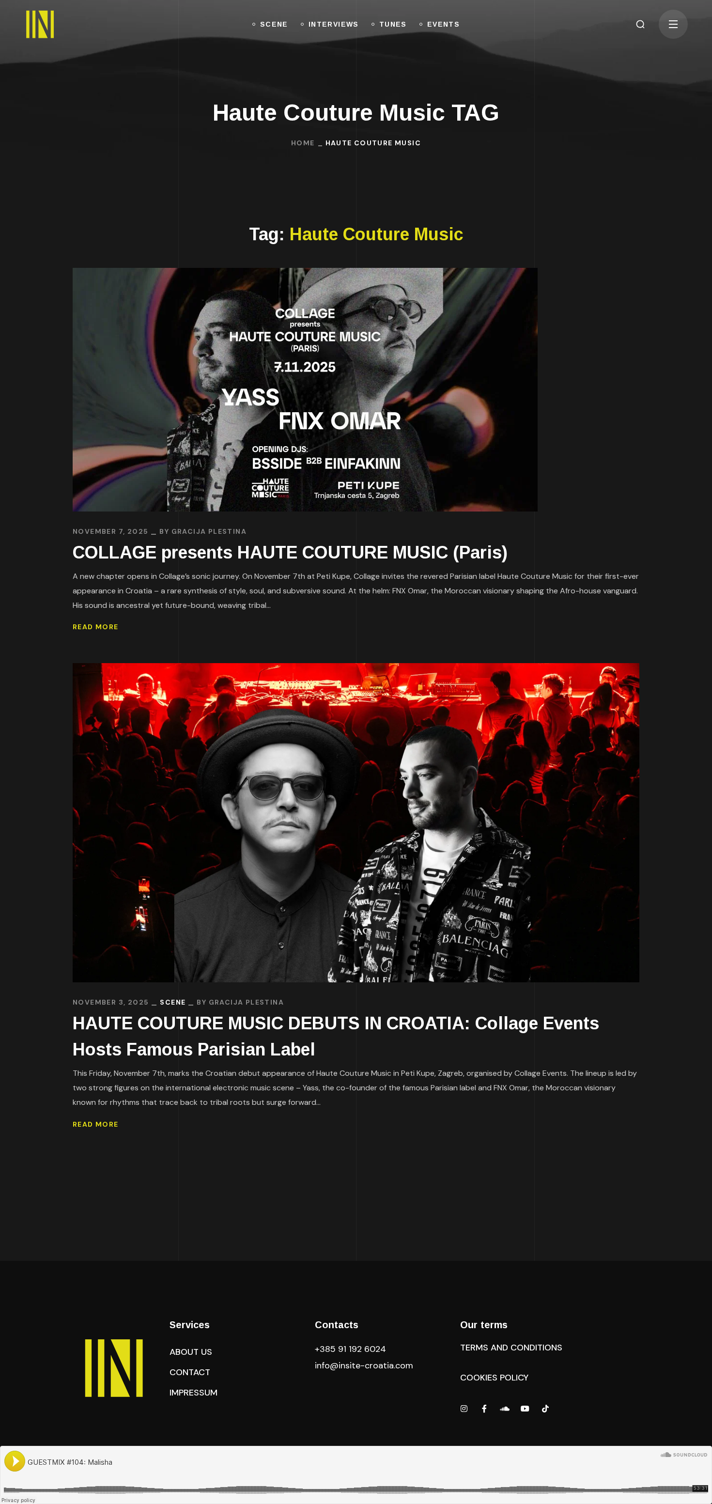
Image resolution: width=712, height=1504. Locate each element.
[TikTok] (545, 1408)
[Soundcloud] (504, 1408)
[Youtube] (525, 1408)
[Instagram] (464, 1408)
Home (303, 143)
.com (364, 1365)
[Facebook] (484, 1408)
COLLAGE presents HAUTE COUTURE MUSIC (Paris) (290, 552)
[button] (640, 24)
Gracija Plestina (209, 531)
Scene (173, 1002)
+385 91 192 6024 (351, 1349)
